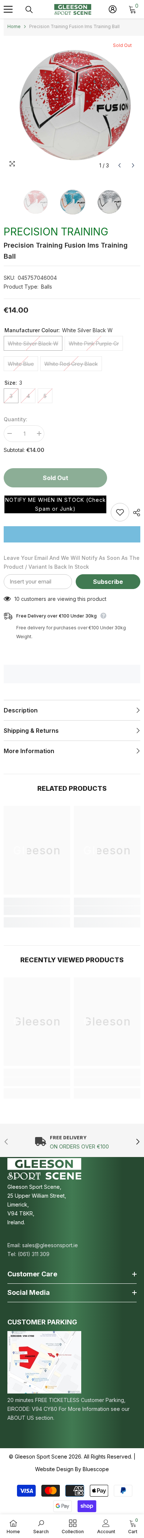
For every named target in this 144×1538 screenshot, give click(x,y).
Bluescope (96, 1469)
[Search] (29, 9)
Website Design (54, 1469)
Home (14, 26)
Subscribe (108, 581)
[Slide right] (137, 1142)
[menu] (8, 9)
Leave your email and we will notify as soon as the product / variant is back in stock (72, 562)
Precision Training (56, 231)
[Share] (134, 512)
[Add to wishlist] (120, 512)
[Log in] (112, 9)
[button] (55, 504)
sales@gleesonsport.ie (50, 1245)
